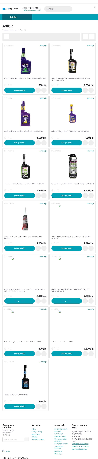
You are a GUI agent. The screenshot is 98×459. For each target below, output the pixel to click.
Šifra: (6, 45)
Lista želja (34, 437)
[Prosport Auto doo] (10, 9)
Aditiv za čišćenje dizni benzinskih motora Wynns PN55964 (25, 78)
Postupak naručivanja (58, 432)
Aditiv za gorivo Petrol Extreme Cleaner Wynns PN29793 (24, 184)
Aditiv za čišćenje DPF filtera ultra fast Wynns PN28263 (23, 131)
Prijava (33, 429)
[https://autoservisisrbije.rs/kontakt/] (4, 452)
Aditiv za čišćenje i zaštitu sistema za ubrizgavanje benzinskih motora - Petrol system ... (24, 290)
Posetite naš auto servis (80, 446)
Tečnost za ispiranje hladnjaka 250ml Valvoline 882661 (23, 342)
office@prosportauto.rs (80, 444)
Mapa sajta (58, 454)
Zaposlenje (58, 451)
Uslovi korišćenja (60, 436)
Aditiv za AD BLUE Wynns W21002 (16, 395)
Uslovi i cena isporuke (58, 447)
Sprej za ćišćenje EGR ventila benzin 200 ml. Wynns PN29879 (72, 184)
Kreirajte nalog (36, 431)
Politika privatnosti (61, 444)
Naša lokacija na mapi (79, 449)
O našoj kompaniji (60, 429)
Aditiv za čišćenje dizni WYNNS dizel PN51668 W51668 (70, 131)
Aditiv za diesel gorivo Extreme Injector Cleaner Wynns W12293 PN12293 (70, 79)
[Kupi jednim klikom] (38, 90)
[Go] (27, 439)
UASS (8, 452)
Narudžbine (35, 434)
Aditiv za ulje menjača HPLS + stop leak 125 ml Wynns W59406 (23, 237)
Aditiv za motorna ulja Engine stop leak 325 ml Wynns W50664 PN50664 (70, 290)
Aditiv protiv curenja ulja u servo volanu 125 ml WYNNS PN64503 (70, 237)
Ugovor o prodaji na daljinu (60, 440)
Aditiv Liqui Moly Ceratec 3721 (62, 342)
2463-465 (30, 8)
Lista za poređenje (37, 439)
